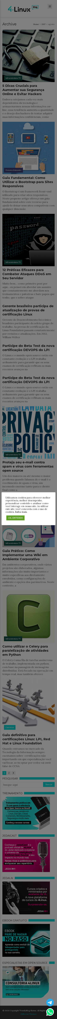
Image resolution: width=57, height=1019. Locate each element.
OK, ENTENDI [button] (15, 518)
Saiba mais (21, 511)
